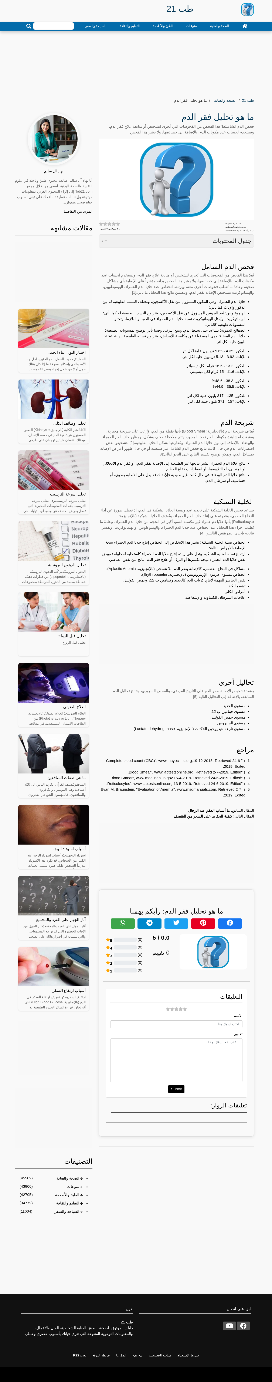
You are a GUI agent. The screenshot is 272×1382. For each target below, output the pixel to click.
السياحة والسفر (95, 26)
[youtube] (229, 1326)
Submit (176, 1089)
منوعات (191, 26)
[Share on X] (176, 923)
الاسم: (237, 1016)
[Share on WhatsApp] (123, 923)
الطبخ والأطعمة (163, 26)
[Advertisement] (136, 62)
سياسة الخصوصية (160, 1355)
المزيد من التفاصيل (77, 211)
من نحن (138, 1355)
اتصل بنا (121, 1355)
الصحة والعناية (219, 26)
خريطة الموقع (101, 1355)
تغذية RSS (79, 1355)
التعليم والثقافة (130, 26)
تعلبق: (237, 1034)
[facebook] (243, 1326)
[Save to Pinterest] (203, 923)
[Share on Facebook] (230, 923)
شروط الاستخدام (188, 1355)
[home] (245, 26)
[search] (29, 26)
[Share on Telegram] (149, 923)
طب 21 (248, 100)
